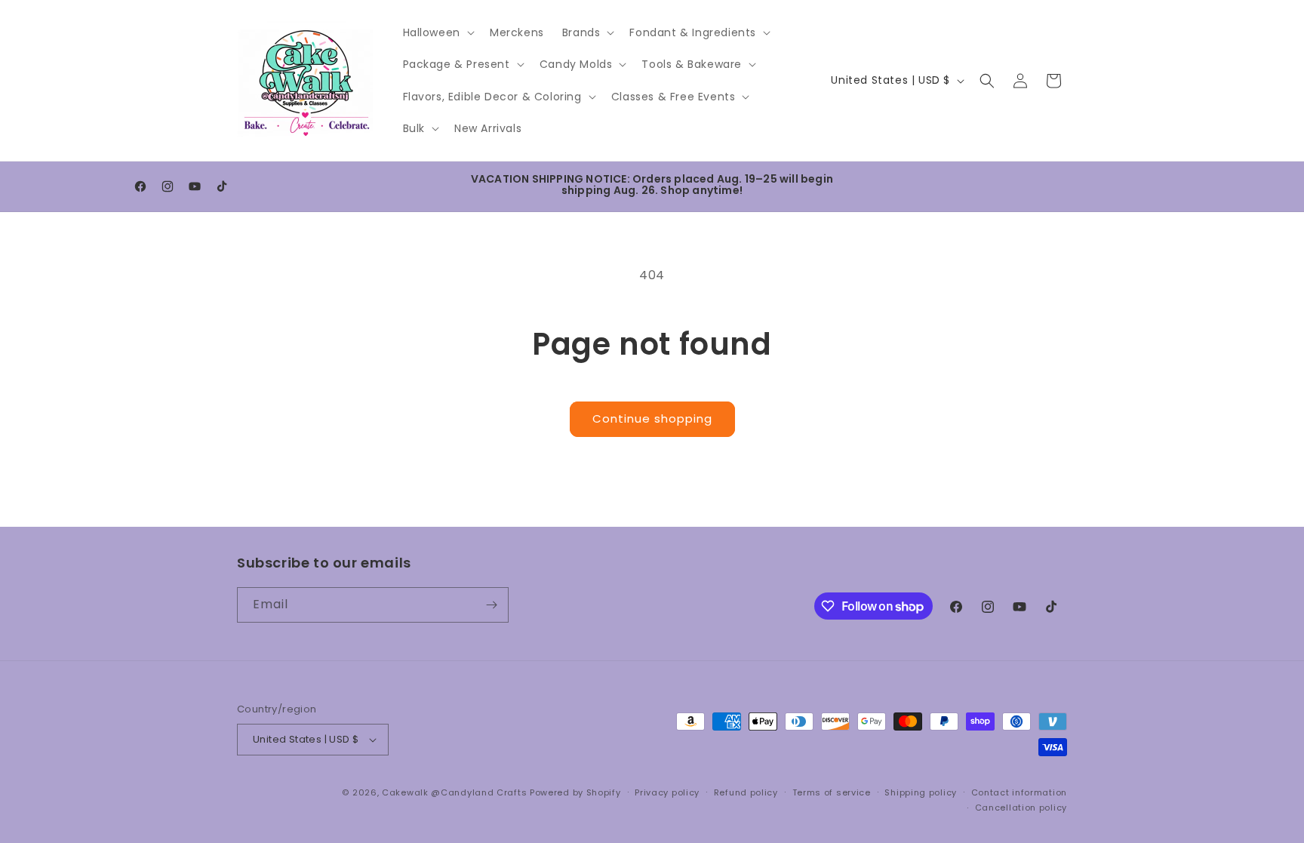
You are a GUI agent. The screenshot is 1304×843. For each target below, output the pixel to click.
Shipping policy (920, 792)
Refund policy (746, 792)
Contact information (1019, 792)
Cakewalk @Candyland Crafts (454, 792)
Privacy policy (667, 792)
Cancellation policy (1021, 807)
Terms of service (831, 792)
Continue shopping (652, 418)
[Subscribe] (491, 605)
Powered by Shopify (575, 792)
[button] (437, 32)
